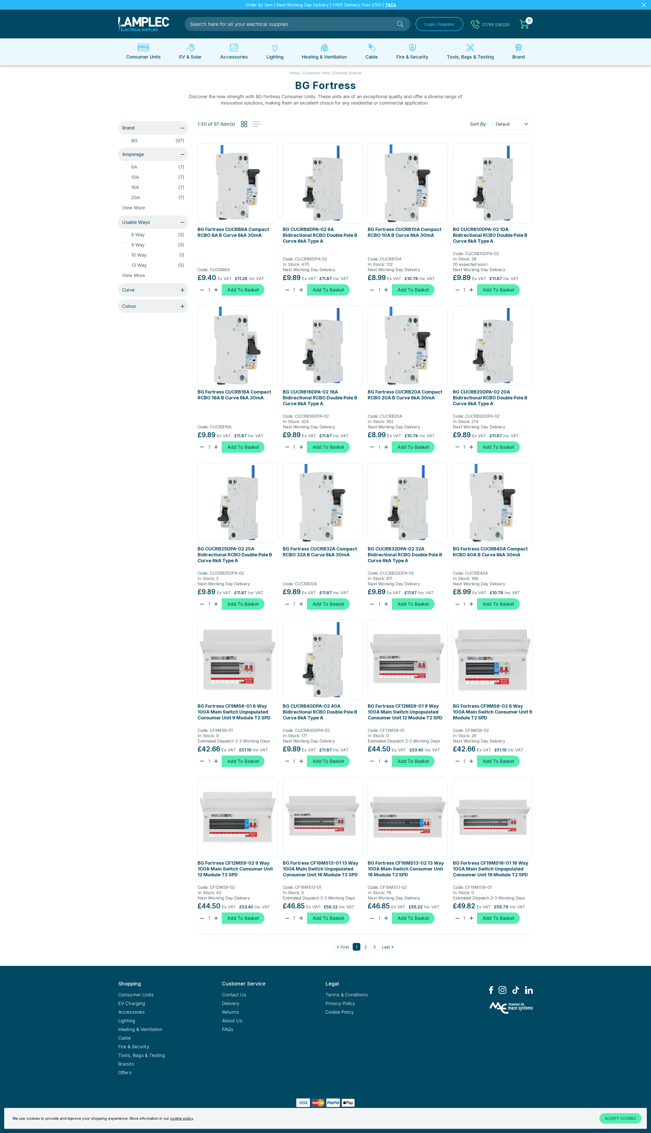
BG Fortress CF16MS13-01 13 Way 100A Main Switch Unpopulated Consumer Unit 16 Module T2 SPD (320, 868)
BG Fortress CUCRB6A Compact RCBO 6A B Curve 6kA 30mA (233, 232)
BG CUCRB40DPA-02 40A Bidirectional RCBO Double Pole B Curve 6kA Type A (320, 711)
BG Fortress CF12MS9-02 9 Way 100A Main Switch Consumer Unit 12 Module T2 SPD (235, 868)
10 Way (138, 255)
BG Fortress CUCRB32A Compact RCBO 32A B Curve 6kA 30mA (320, 551)
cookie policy (181, 1118)
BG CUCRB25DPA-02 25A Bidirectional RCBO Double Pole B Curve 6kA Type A (235, 554)
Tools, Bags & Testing (141, 1055)
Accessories (131, 1012)
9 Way (138, 245)
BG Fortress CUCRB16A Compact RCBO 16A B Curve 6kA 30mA (234, 394)
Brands (126, 1064)
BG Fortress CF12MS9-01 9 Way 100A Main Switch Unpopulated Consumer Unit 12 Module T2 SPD (405, 711)
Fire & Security (133, 1046)
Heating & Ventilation (140, 1029)
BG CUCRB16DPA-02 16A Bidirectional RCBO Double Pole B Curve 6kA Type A (320, 397)
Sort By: (478, 124)
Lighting (126, 1020)
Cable (124, 1038)
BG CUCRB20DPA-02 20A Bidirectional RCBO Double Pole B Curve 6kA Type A (490, 397)
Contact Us (234, 994)
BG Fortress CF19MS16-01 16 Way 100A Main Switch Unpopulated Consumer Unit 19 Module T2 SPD (490, 868)
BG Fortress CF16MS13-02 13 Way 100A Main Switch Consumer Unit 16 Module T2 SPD (406, 868)
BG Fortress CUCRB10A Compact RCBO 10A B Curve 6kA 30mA (404, 232)
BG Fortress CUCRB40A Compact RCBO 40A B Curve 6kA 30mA (490, 551)
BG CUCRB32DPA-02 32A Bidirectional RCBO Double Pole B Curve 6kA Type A (405, 554)
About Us (232, 1020)
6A (134, 167)
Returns (230, 1012)
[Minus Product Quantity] (201, 289)
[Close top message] (644, 5)
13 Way (139, 265)
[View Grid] (244, 124)
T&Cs (390, 4)
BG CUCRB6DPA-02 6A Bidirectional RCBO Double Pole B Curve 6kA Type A (320, 235)
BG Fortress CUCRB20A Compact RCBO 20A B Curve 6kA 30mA (405, 394)
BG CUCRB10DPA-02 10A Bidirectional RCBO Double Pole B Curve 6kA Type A (490, 235)
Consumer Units (136, 994)
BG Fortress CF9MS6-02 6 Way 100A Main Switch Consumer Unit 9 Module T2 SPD (492, 711)
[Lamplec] (143, 24)
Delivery (231, 1003)
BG (134, 140)
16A (135, 187)
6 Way (138, 234)
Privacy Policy (340, 1003)
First (345, 947)
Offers (124, 1072)
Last (386, 947)
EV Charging (131, 1003)
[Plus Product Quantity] (217, 289)
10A (135, 177)
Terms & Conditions (347, 994)
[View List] (256, 124)
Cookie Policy (340, 1012)
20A (135, 197)
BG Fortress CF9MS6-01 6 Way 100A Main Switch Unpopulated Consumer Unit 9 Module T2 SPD (234, 711)
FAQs (227, 1029)
